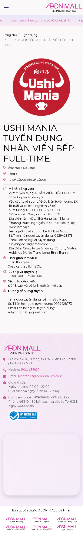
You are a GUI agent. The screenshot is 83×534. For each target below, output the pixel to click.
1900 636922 (30, 370)
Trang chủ (10, 35)
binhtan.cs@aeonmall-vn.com (40, 376)
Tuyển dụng (29, 35)
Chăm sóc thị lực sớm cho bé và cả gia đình (34, 20)
